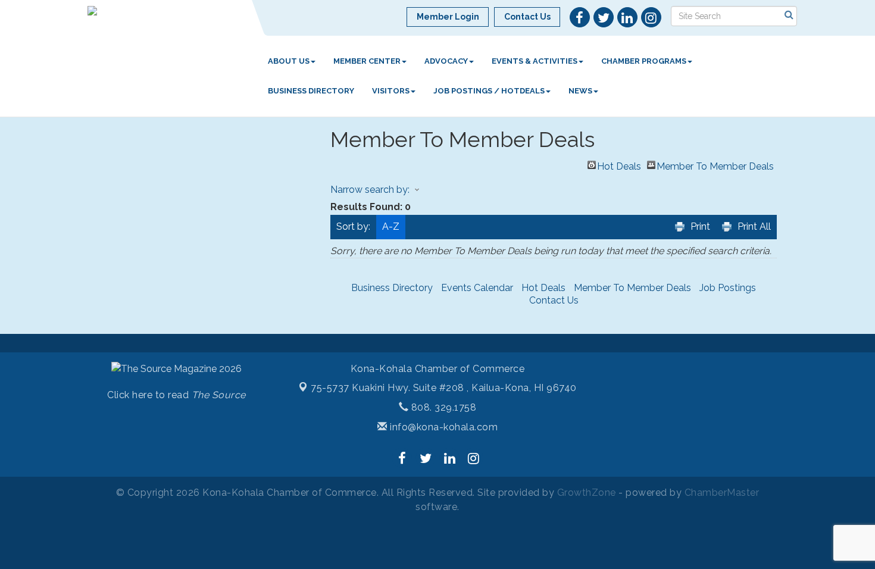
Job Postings (727, 287)
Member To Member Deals (715, 165)
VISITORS (391, 90)
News (580, 90)
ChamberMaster (722, 492)
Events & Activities (534, 61)
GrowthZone (586, 492)
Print (700, 226)
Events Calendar (477, 287)
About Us (289, 61)
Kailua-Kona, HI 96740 (444, 387)
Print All (754, 226)
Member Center (367, 61)
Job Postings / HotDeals (489, 90)
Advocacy (446, 61)
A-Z (390, 226)
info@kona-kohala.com (443, 427)
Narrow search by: (370, 189)
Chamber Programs (643, 61)
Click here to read (176, 395)
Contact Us (554, 300)
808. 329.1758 (442, 407)
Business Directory (311, 90)
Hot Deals (619, 165)
